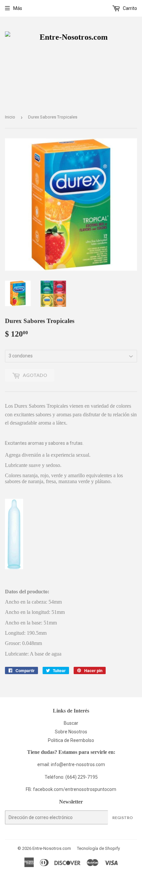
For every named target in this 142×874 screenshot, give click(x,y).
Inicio (10, 117)
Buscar (71, 723)
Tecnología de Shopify (98, 848)
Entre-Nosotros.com (51, 848)
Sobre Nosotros (71, 731)
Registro (122, 817)
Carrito (129, 8)
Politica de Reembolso (71, 740)
